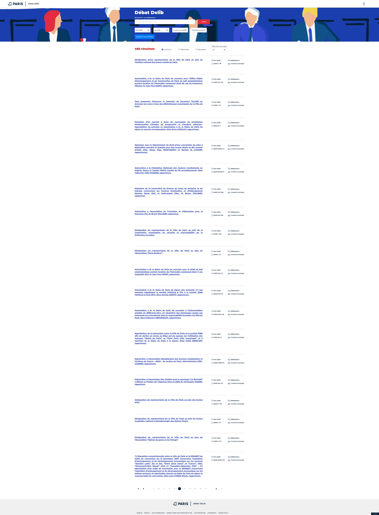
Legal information (158, 513)
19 (205, 488)
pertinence (167, 49)
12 (169, 488)
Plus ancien (202, 49)
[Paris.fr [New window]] (160, 504)
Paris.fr (139, 513)
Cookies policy (223, 513)
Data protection (200, 513)
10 (158, 488)
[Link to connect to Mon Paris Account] (364, 4)
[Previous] (143, 488)
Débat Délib (199, 504)
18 (200, 488)
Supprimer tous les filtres (144, 36)
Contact (147, 513)
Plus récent (185, 49)
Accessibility (212, 513)
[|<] (138, 488)
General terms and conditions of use (179, 513)
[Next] (216, 488)
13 (174, 488)
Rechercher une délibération (145, 17)
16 (189, 488)
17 (195, 488)
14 (180, 488)
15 (184, 488)
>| (221, 488)
